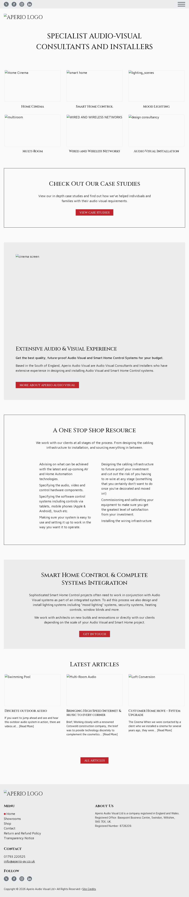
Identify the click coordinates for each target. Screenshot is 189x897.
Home (10, 814)
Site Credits (89, 889)
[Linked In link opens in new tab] (29, 4)
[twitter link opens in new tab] (6, 4)
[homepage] (24, 17)
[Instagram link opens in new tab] (21, 4)
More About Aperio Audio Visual (47, 385)
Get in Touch (94, 634)
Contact (9, 828)
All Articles (94, 761)
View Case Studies (94, 213)
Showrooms (12, 819)
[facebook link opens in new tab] (14, 4)
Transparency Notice (19, 838)
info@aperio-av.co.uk (19, 861)
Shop (7, 823)
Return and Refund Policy (22, 833)
